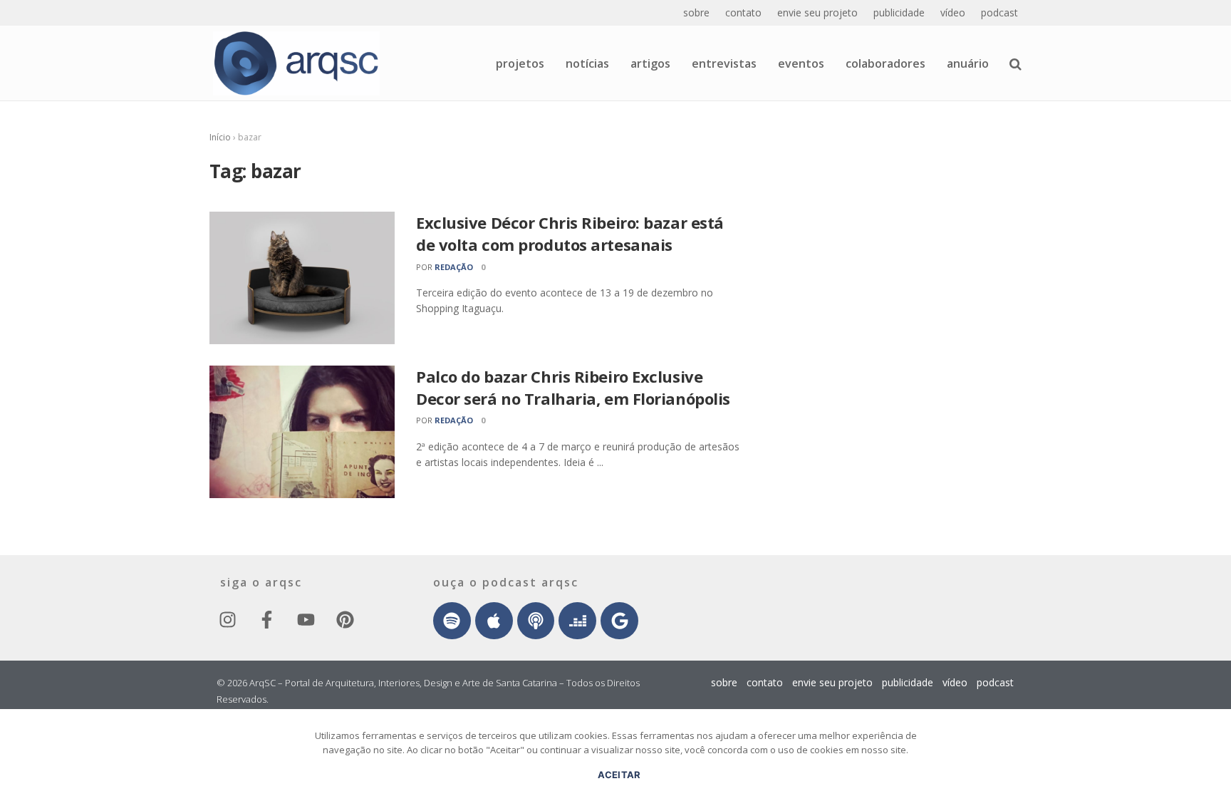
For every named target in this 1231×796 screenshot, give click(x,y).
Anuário (968, 63)
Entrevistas (724, 63)
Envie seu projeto (817, 12)
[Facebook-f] (266, 620)
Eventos (801, 63)
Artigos (650, 63)
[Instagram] (227, 620)
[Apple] (494, 621)
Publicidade (899, 12)
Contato (743, 12)
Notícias (587, 63)
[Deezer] (577, 621)
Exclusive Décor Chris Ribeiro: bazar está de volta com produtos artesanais (570, 233)
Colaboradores (885, 63)
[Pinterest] (345, 620)
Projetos (520, 63)
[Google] (619, 621)
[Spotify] (452, 621)
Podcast (999, 12)
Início (220, 137)
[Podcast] (536, 621)
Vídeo (952, 12)
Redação (454, 267)
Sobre (696, 12)
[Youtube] (305, 620)
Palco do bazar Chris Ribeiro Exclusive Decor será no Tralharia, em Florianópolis (573, 387)
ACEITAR (619, 774)
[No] (1213, 764)
